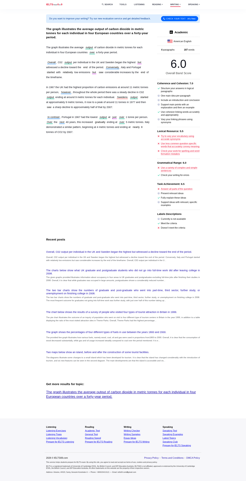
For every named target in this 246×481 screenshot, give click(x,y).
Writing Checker (132, 431)
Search (108, 4)
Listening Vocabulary (56, 438)
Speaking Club (170, 442)
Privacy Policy (151, 458)
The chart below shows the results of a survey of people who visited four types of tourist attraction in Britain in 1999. (111, 312)
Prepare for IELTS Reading (98, 442)
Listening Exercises (56, 431)
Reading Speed (93, 438)
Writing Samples (132, 434)
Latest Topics (169, 438)
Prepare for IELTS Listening (60, 442)
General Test (91, 434)
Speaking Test (170, 431)
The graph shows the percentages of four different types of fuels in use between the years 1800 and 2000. (106, 332)
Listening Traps (54, 434)
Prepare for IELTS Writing (136, 442)
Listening (139, 4)
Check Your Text (181, 19)
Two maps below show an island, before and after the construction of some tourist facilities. (97, 352)
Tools (122, 4)
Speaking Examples (173, 434)
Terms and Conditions (172, 458)
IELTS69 (54, 4)
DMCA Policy (193, 458)
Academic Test (92, 431)
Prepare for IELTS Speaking (177, 445)
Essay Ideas (130, 438)
